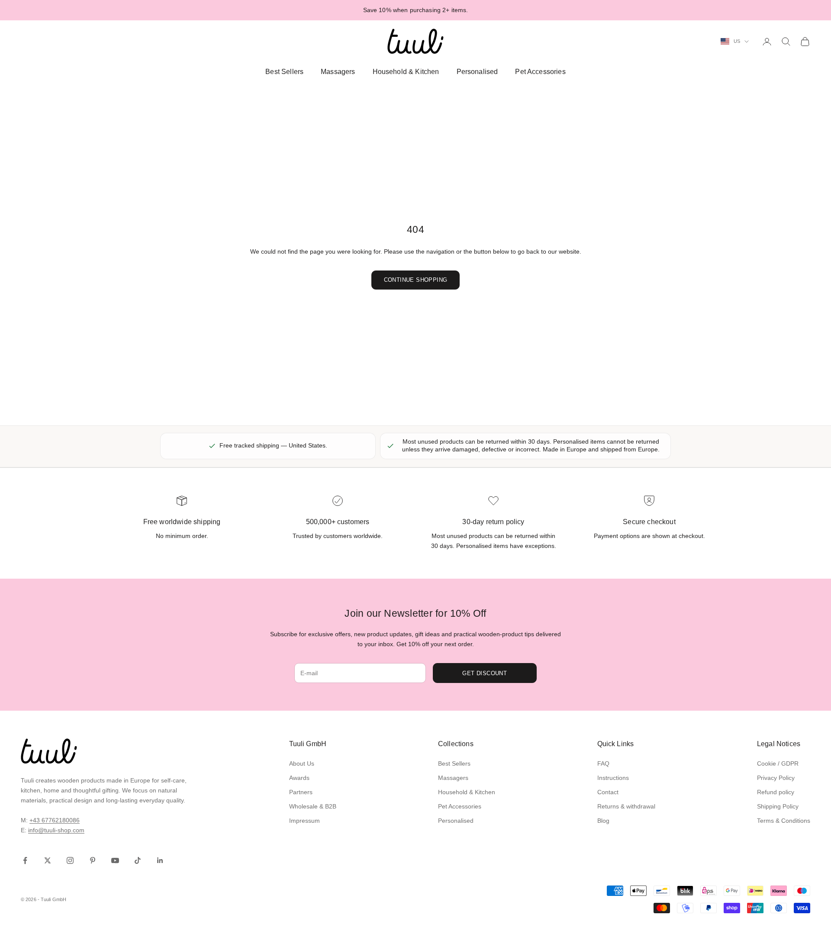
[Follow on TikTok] (137, 860)
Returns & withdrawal (626, 806)
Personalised (477, 71)
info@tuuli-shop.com (56, 830)
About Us (301, 763)
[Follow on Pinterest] (92, 860)
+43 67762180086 (54, 820)
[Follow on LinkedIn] (160, 860)
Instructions (613, 777)
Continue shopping (416, 280)
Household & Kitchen (406, 71)
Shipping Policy (778, 806)
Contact (607, 792)
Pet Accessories (540, 71)
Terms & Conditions (783, 820)
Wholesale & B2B (312, 806)
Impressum (304, 820)
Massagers (338, 71)
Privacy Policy (776, 777)
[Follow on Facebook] (25, 860)
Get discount (484, 673)
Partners (300, 792)
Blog (603, 820)
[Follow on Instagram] (70, 860)
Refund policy (775, 792)
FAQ (603, 763)
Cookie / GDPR (778, 763)
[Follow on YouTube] (115, 860)
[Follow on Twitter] (47, 860)
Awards (299, 777)
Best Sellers (284, 71)
